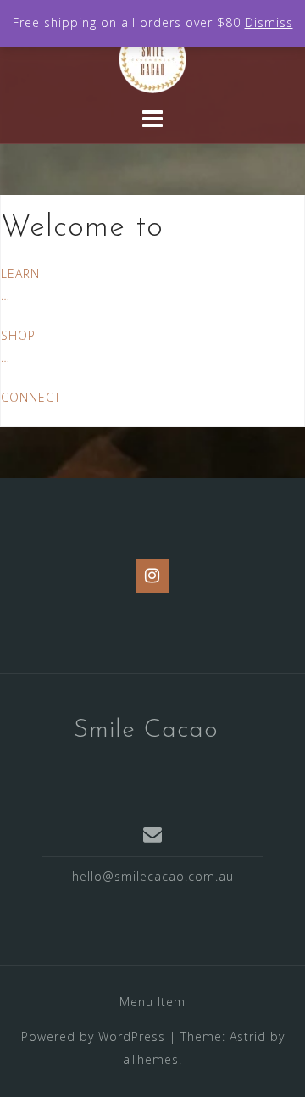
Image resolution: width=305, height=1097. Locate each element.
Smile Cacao (146, 730)
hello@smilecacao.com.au (153, 876)
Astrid (248, 1036)
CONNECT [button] (31, 397)
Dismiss (269, 22)
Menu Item (152, 1002)
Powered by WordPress (93, 1036)
